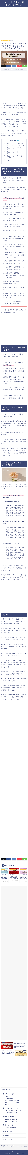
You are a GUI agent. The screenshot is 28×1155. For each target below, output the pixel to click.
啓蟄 (7, 1096)
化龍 (7, 1104)
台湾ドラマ (8, 1135)
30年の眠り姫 (10, 1098)
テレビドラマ (8, 1131)
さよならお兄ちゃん (11, 1121)
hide (18, 140)
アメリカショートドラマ (11, 1108)
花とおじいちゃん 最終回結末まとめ (16, 148)
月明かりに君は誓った (12, 1127)
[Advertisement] (14, 22)
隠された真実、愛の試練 (12, 1100)
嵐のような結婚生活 (11, 1119)
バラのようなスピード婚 (12, 1102)
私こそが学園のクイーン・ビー (14, 1110)
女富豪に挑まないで (11, 1112)
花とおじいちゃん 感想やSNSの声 (15, 152)
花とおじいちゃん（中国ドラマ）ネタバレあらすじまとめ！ (15, 144)
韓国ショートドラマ (10, 1116)
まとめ (8, 160)
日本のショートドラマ (11, 1125)
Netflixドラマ (8, 1139)
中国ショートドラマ (5, 40)
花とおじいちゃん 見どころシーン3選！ (16, 156)
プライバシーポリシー (13, 1151)
